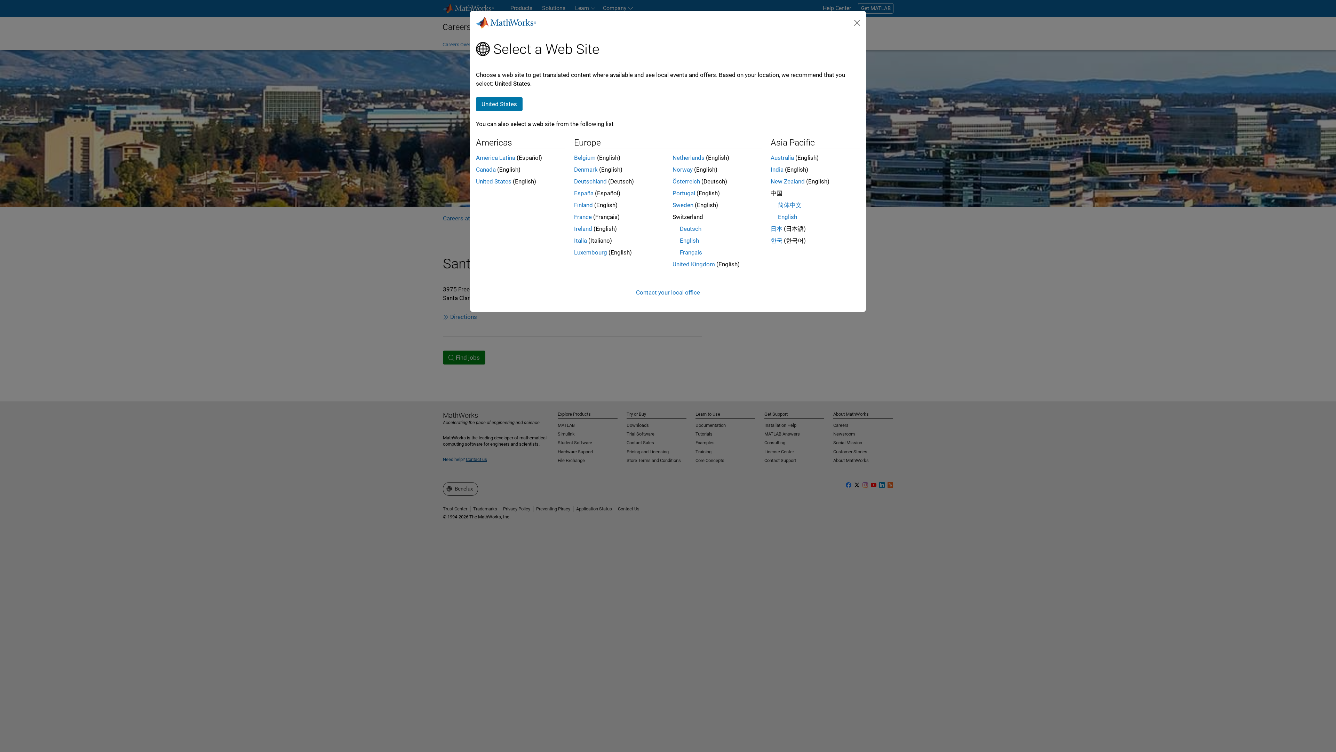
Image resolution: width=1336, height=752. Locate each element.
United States (493, 181)
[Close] (857, 23)
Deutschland (590, 181)
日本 (776, 228)
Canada (486, 169)
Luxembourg (590, 252)
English (689, 240)
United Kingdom (694, 264)
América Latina (495, 157)
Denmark (586, 169)
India (777, 169)
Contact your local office (668, 292)
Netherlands (689, 157)
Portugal (684, 193)
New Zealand (788, 181)
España (584, 193)
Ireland (583, 228)
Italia (580, 240)
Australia (782, 157)
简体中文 (790, 205)
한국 (776, 240)
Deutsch (690, 228)
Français (691, 252)
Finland (583, 205)
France (583, 216)
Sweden (683, 205)
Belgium (585, 157)
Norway (683, 169)
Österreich (686, 181)
